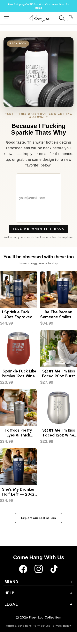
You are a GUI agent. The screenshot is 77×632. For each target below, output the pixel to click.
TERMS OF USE (42, 626)
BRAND (38, 581)
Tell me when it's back (39, 228)
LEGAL (38, 604)
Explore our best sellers (38, 518)
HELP (38, 592)
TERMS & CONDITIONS (18, 626)
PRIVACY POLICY (62, 626)
